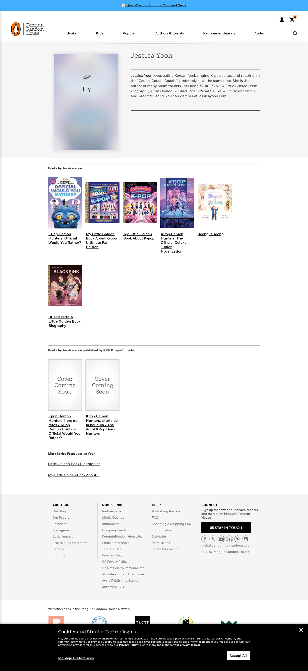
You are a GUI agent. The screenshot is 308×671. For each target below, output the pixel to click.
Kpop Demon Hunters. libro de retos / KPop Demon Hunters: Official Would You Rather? (64, 427)
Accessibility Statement (70, 543)
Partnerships (111, 511)
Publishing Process (166, 511)
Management (63, 530)
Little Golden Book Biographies (74, 463)
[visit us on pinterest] (237, 538)
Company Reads (114, 530)
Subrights (159, 536)
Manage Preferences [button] (76, 658)
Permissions (161, 543)
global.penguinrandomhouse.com (226, 545)
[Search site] (295, 33)
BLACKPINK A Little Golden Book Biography (64, 321)
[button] (71, 33)
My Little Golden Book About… (73, 475)
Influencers (110, 524)
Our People (61, 517)
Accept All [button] (238, 655)
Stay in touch (228, 527)
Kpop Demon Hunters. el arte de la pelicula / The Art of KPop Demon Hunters (102, 425)
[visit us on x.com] (212, 538)
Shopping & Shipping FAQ (171, 524)
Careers (58, 549)
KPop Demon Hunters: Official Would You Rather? (64, 238)
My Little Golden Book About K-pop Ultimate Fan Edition (101, 241)
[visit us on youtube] (221, 538)
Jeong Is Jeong (211, 234)
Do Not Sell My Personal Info (123, 568)
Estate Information (165, 549)
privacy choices (190, 645)
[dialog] (154, 647)
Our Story (60, 511)
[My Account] (282, 18)
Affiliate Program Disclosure (123, 574)
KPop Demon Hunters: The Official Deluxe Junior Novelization (173, 243)
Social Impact (63, 536)
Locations (60, 524)
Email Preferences (115, 543)
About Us (61, 505)
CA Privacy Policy (114, 562)
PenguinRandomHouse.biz (122, 536)
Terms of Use (111, 549)
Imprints (59, 555)
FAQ (155, 517)
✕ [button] (301, 630)
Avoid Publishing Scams (120, 580)
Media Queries (113, 517)
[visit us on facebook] (204, 538)
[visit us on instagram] (245, 538)
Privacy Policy (112, 555)
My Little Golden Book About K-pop (138, 236)
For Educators (162, 530)
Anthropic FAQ (113, 587)
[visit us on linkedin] (229, 538)
